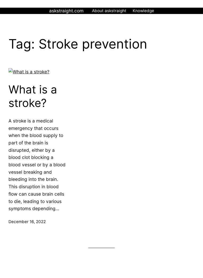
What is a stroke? (32, 96)
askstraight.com (66, 10)
